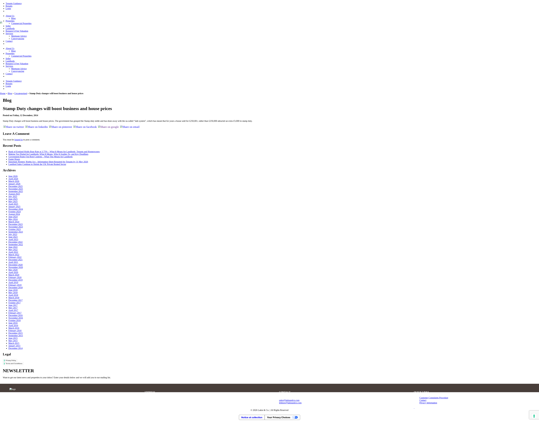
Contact (9, 41)
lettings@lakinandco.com (290, 403)
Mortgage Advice (19, 36)
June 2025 (13, 199)
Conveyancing (17, 38)
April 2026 (13, 179)
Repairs (9, 6)
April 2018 (13, 295)
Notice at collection (251, 417)
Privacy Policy (11, 360)
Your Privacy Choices (278, 417)
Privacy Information (428, 403)
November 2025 (15, 189)
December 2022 (15, 242)
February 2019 (14, 285)
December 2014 (15, 348)
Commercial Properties (21, 23)
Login (8, 8)
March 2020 (13, 275)
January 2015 (14, 346)
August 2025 (14, 194)
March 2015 (13, 343)
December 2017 (15, 300)
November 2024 (15, 209)
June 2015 (13, 338)
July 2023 (12, 234)
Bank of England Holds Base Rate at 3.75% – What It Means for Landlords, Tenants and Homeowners (54, 151)
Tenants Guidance (14, 3)
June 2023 (13, 237)
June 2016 (13, 323)
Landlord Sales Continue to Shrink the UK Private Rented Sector (37, 164)
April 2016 (13, 325)
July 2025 (12, 196)
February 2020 (14, 277)
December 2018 (15, 287)
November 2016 (15, 318)
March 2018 (13, 297)
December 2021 (15, 260)
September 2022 (15, 244)
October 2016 (14, 320)
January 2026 (14, 184)
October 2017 (14, 303)
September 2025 (15, 191)
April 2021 (13, 262)
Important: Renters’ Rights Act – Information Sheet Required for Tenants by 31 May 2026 (48, 162)
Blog (13, 18)
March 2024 (13, 222)
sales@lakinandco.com (289, 400)
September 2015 (15, 335)
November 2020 (15, 267)
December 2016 (15, 315)
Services (9, 33)
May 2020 (13, 270)
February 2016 (14, 330)
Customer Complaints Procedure (433, 398)
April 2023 (13, 239)
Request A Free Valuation (17, 31)
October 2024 (14, 211)
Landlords (10, 28)
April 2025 (13, 204)
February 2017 (14, 313)
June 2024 (13, 216)
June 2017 (13, 305)
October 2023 (14, 229)
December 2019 (15, 280)
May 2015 (13, 340)
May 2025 (13, 201)
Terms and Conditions (14, 363)
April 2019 (13, 282)
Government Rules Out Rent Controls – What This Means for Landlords (40, 156)
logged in (18, 139)
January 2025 (14, 206)
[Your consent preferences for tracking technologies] (534, 416)
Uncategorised (20, 93)
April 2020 (13, 272)
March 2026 (13, 181)
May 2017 (13, 308)
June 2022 (13, 247)
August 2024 (14, 214)
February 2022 (14, 257)
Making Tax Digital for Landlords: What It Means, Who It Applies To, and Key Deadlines (48, 154)
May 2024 (13, 219)
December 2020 (15, 265)
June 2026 (13, 176)
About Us (10, 16)
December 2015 (15, 333)
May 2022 (13, 249)
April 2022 (13, 252)
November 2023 (15, 227)
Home (2, 93)
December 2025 (15, 186)
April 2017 (13, 310)
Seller (8, 26)
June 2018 (13, 290)
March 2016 (13, 328)
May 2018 (13, 292)
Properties (10, 21)
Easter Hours (14, 159)
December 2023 (15, 224)
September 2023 (15, 232)
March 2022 (13, 254)
